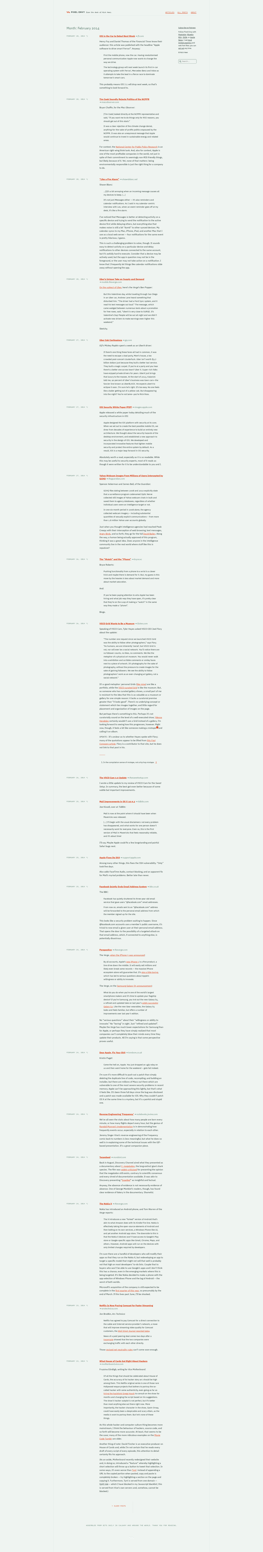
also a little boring (149, 972)
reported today (133, 1331)
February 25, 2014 (77, 801)
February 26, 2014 (77, 559)
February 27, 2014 (77, 340)
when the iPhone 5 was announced (127, 955)
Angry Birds (105, 533)
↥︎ (156, 762)
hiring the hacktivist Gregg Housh (119, 1393)
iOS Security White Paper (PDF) (115, 407)
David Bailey (149, 533)
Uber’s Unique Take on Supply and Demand (121, 279)
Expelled (126, 1180)
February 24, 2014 (77, 950)
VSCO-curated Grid (127, 687)
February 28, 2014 (77, 36)
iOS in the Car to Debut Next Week (117, 36)
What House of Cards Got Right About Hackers (123, 1361)
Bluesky (190, 34)
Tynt (134, 1470)
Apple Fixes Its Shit (109, 857)
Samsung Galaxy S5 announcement (134, 985)
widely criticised (129, 1169)
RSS (180, 37)
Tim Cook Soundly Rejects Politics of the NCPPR (124, 99)
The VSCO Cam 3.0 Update (113, 777)
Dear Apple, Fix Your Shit (112, 1052)
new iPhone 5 (132, 961)
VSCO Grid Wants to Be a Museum (116, 623)
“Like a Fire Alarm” (109, 179)
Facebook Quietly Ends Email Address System (123, 886)
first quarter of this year (127, 1290)
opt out (181, 48)
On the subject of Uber (110, 287)
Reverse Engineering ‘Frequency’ (116, 1114)
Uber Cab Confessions (110, 340)
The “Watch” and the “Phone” (115, 559)
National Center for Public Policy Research (137, 146)
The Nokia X (105, 1203)
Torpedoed (104, 1157)
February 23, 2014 (77, 1305)
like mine (141, 684)
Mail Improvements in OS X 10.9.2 (117, 801)
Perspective (105, 949)
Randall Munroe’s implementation (116, 1126)
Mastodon (182, 34)
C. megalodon (128, 1166)
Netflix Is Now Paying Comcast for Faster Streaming (126, 1305)
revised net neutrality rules (119, 1349)
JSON (185, 37)
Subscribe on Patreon (186, 28)
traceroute (108, 1339)
